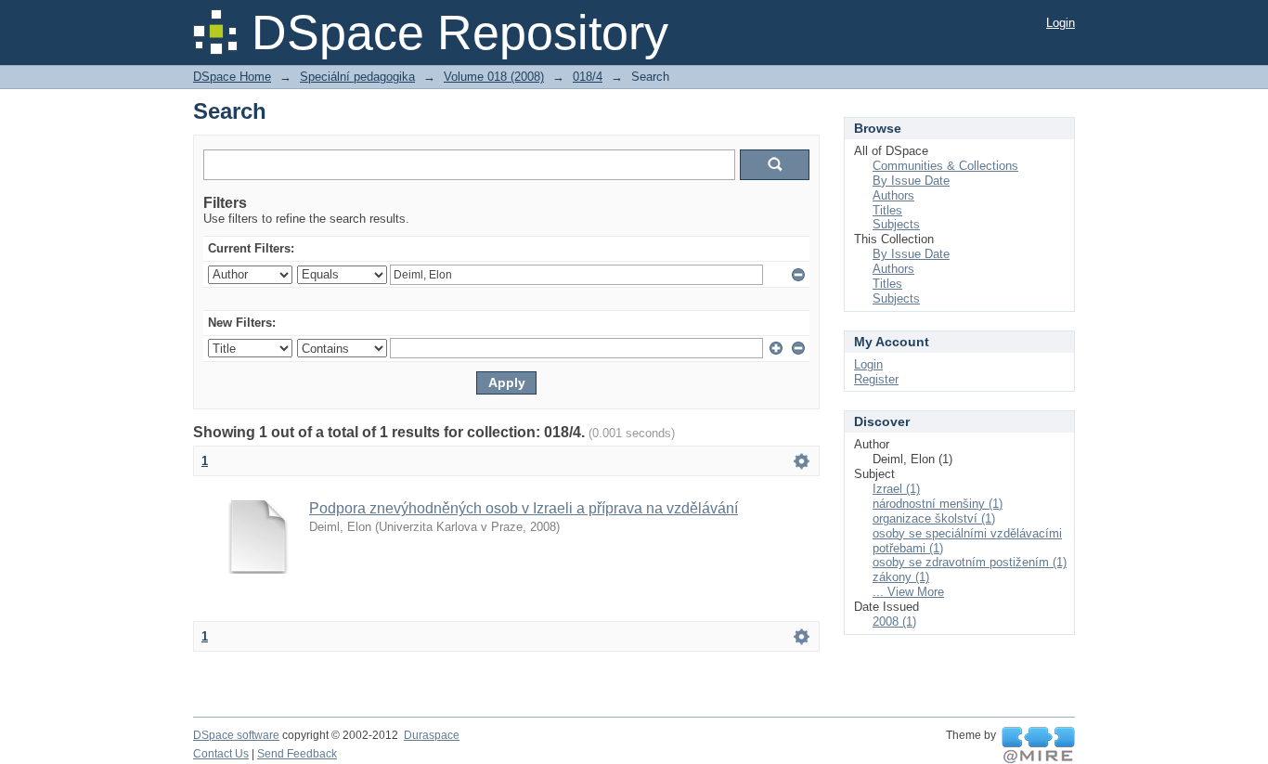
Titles (887, 210)
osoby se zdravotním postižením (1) (970, 562)
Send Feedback (297, 753)
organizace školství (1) (934, 518)
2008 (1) (894, 621)
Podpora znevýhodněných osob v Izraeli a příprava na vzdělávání (523, 508)
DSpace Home (232, 77)
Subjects (896, 224)
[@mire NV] (1038, 745)
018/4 (587, 77)
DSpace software (236, 735)
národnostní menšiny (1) (938, 504)
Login (1060, 23)
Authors (893, 195)
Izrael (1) (896, 489)
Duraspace (431, 735)
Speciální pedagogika (357, 77)
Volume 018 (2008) (494, 77)
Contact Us (221, 753)
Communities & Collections (945, 166)
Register (876, 379)
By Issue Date (911, 181)
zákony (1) (901, 577)
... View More (908, 592)
